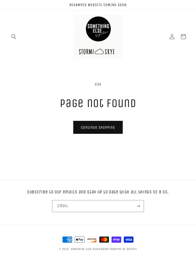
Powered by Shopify (123, 249)
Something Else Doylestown (90, 249)
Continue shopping (98, 127)
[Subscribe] (138, 206)
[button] (13, 36)
